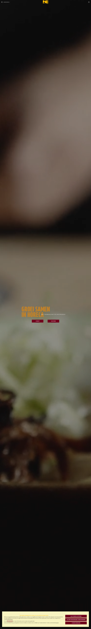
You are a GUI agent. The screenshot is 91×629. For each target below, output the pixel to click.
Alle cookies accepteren (76, 616)
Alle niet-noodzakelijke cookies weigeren (76, 619)
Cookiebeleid (9, 621)
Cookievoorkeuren (76, 623)
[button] (88, 2)
